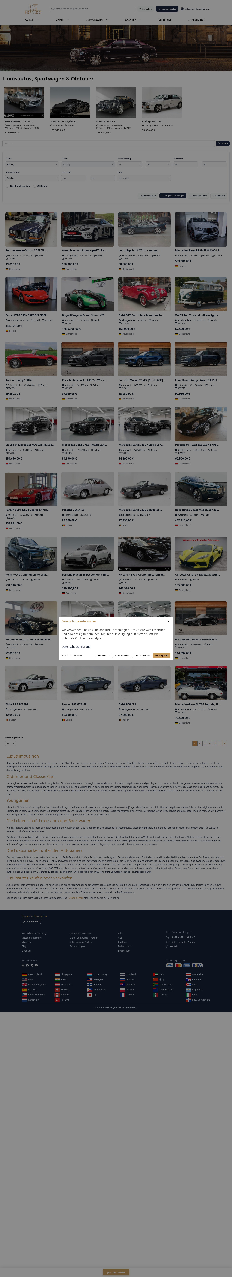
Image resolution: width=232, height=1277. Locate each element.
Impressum (66, 655)
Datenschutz (78, 655)
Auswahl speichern (142, 655)
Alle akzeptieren (161, 655)
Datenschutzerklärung (76, 646)
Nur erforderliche (121, 655)
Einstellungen (103, 655)
